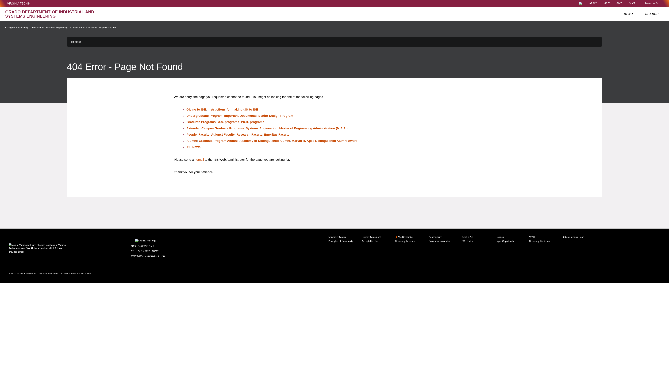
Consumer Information (440, 241)
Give (619, 3)
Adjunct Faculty (223, 134)
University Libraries (405, 241)
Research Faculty (249, 134)
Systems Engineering (262, 128)
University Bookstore (539, 241)
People (191, 134)
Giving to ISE (196, 109)
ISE (193, 147)
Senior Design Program (275, 116)
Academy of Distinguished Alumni (264, 141)
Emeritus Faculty (276, 134)
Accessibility (435, 237)
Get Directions (143, 246)
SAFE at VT (468, 241)
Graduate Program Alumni (218, 141)
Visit (607, 3)
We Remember (405, 237)
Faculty (203, 134)
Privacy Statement (371, 237)
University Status (337, 237)
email (200, 159)
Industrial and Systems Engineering (50, 27)
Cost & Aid (467, 237)
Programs (201, 122)
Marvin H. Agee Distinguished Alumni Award (324, 141)
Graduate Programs (215, 128)
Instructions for (233, 109)
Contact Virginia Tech (149, 256)
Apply (593, 3)
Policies (500, 237)
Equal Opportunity (505, 241)
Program (204, 116)
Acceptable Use (370, 241)
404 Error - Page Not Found (102, 27)
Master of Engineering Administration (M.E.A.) (313, 128)
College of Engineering (17, 27)
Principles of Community (340, 241)
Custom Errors (78, 27)
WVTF (532, 237)
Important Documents (240, 116)
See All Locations (146, 251)
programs (228, 122)
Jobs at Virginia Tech (573, 237)
